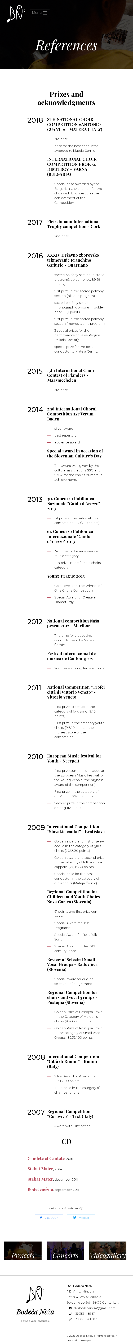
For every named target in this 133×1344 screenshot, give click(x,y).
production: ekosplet (79, 1340)
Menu (37, 13)
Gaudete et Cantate (50, 1158)
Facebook (51, 1217)
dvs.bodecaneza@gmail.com (94, 1308)
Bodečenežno (53, 1189)
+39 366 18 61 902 (85, 1319)
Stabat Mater (45, 1168)
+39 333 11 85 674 (85, 1313)
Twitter (83, 1217)
